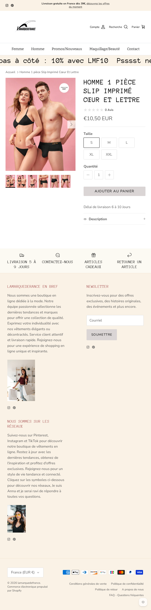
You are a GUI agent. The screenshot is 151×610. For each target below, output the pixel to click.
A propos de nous (133, 589)
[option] (41, 124)
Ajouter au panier (114, 191)
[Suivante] (71, 124)
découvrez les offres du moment (89, 5)
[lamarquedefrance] (29, 26)
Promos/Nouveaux (67, 49)
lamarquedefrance (29, 583)
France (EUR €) (23, 572)
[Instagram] (7, 5)
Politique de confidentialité (127, 584)
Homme (37, 49)
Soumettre (101, 335)
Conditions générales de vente (88, 584)
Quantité (91, 166)
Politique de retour (106, 589)
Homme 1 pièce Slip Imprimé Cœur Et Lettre (49, 72)
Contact (133, 49)
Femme (18, 49)
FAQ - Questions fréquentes (126, 595)
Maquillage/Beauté (104, 49)
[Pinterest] (12, 5)
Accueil (10, 72)
